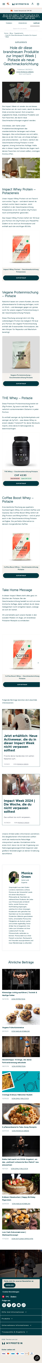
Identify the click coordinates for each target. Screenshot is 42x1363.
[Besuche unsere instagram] (4, 1305)
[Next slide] (38, 662)
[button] (37, 1358)
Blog (11, 33)
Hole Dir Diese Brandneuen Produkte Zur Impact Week (21, 36)
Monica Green (22, 764)
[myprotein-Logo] (20, 4)
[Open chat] (24, 1305)
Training (9, 23)
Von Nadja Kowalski (20, 1031)
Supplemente (18, 33)
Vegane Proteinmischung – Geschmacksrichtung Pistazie (21, 376)
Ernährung (23, 23)
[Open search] (8, 4)
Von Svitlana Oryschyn (22, 1239)
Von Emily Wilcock (20, 1098)
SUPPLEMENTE (21, 42)
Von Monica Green (25, 72)
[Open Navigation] (3, 4)
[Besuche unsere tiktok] (14, 1305)
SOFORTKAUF (21, 278)
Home (6, 33)
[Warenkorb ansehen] (38, 4)
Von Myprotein (18, 999)
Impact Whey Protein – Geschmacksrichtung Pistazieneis (21, 271)
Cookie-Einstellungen (10, 1292)
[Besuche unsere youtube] (19, 1305)
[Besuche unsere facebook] (9, 1305)
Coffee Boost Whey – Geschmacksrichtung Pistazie (21, 568)
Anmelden (10, 1285)
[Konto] (33, 4)
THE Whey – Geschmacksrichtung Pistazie (21, 471)
